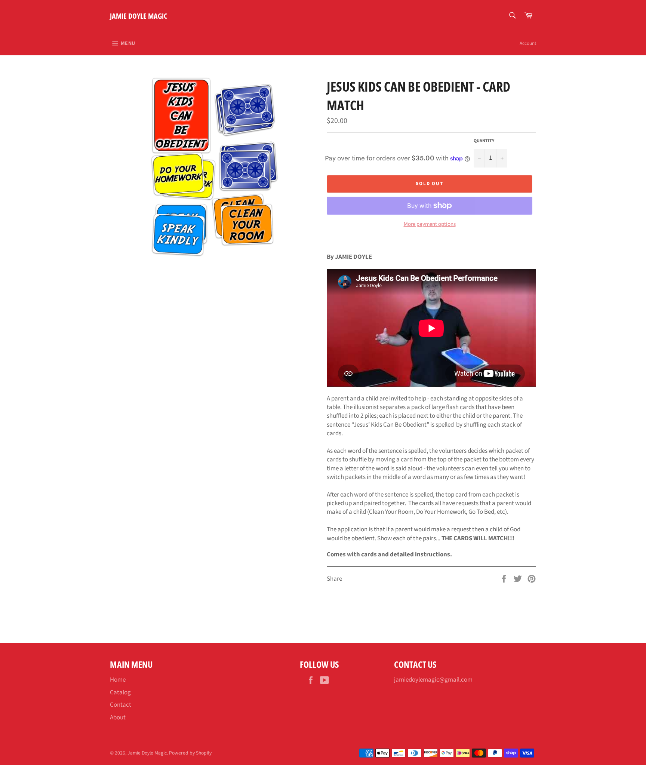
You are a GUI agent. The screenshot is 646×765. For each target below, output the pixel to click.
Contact (120, 704)
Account (528, 43)
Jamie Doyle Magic (138, 16)
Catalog (120, 692)
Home (118, 679)
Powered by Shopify (190, 752)
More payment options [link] (430, 224)
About (118, 717)
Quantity (484, 141)
